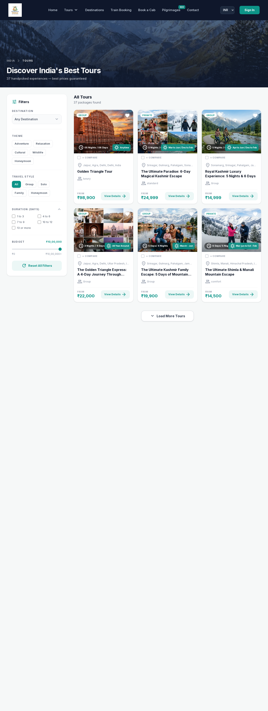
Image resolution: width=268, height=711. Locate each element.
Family (19, 192)
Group (29, 184)
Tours (71, 10)
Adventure (22, 143)
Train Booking (121, 10)
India (11, 60)
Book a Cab (146, 10)
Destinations (94, 10)
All (16, 184)
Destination (22, 111)
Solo (44, 184)
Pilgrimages (171, 10)
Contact (193, 10)
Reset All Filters (37, 266)
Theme (17, 135)
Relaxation (43, 143)
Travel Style (23, 176)
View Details (115, 196)
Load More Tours (167, 316)
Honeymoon (23, 161)
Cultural (20, 152)
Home (52, 10)
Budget (18, 241)
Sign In (250, 10)
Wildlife (37, 152)
